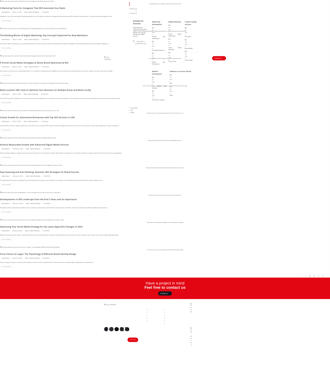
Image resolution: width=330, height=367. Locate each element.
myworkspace (5, 121)
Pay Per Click (172, 61)
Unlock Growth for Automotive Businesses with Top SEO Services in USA (37, 117)
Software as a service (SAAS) (180, 71)
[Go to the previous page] (300, 276)
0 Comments (44, 121)
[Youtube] (116, 329)
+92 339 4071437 (203, 321)
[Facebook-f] (106, 329)
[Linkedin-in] (127, 329)
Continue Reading (7, 130)
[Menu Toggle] (129, 4)
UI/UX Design (189, 60)
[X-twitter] (122, 329)
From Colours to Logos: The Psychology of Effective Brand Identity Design (38, 254)
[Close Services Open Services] (136, 12)
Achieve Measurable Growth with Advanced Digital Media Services (34, 144)
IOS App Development (158, 50)
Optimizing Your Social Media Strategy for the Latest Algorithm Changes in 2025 (41, 226)
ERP (171, 83)
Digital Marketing (174, 22)
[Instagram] (111, 329)
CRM (171, 95)
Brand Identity (189, 48)
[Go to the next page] (327, 276)
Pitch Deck (188, 36)
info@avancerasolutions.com (203, 319)
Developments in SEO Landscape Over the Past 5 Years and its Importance (38, 199)
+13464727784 (202, 354)
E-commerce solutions (158, 100)
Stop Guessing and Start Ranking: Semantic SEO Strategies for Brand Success (39, 172)
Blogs (25, 121)
